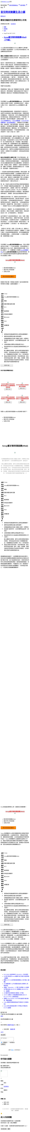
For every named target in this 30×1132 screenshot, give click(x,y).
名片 (5, 30)
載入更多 (3, 1034)
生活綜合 (13, 24)
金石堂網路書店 (11, 122)
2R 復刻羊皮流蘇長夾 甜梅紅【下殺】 (14, 993)
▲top (2, 1032)
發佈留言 (3, 1044)
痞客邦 (9, 1025)
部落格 (5, 28)
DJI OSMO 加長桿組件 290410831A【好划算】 (16, 974)
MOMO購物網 (16, 120)
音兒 (2, 1016)
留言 (12, 1025)
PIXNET (7, 1108)
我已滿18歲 (3, 1129)
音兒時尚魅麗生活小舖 (13, 12)
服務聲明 (17, 1110)
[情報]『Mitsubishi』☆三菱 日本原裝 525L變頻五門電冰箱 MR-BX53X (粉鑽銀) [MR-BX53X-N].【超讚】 (16, 989)
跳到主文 (3, 16)
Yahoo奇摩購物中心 (6, 120)
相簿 (5, 27)
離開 (9, 1129)
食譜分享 (12, 1029)
